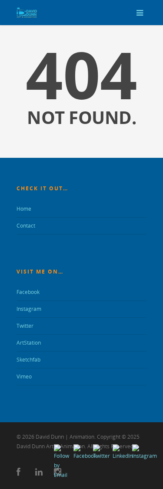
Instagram (29, 309)
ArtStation (29, 342)
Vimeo (24, 376)
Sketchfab (28, 359)
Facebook (28, 292)
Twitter (25, 325)
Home (24, 208)
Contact (26, 225)
